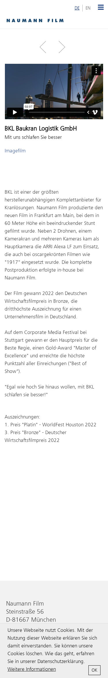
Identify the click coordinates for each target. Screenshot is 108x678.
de (77, 8)
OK (94, 670)
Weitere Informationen (31, 669)
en (88, 8)
